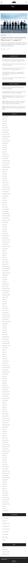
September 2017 (6, 345)
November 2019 (6, 290)
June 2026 (4, 121)
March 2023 (5, 207)
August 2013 (5, 453)
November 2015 (6, 394)
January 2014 (5, 442)
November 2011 (5, 499)
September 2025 (6, 141)
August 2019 (5, 297)
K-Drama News (5, 526)
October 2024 (5, 165)
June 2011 (4, 508)
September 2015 (6, 398)
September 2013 (6, 451)
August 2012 (5, 479)
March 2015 (4, 411)
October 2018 (5, 319)
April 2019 (4, 306)
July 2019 (4, 299)
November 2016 (6, 367)
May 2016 (4, 380)
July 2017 (4, 350)
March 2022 (5, 233)
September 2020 (6, 273)
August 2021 (5, 248)
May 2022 (4, 229)
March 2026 (5, 127)
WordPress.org (5, 554)
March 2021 (4, 259)
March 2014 (5, 438)
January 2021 (5, 264)
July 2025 (4, 145)
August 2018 (5, 323)
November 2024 (6, 163)
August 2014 (5, 427)
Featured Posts (5, 523)
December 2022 (6, 213)
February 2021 (5, 262)
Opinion (4, 539)
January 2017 (5, 363)
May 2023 (4, 202)
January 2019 (5, 312)
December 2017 (6, 341)
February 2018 (5, 336)
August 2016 (5, 374)
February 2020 (5, 284)
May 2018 (4, 330)
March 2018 (5, 334)
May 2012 (4, 486)
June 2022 (4, 226)
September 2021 (6, 246)
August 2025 (5, 143)
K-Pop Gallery (5, 531)
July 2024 (4, 171)
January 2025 (5, 158)
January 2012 (5, 495)
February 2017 (5, 361)
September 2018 (6, 321)
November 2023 (6, 189)
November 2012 (6, 473)
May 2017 (4, 354)
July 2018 (4, 325)
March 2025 (5, 154)
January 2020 (5, 286)
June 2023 (4, 200)
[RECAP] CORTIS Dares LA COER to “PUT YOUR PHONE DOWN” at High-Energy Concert (13, 69)
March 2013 (4, 464)
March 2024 (5, 180)
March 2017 (5, 358)
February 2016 (5, 387)
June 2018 (4, 328)
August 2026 (5, 116)
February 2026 (5, 130)
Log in (3, 547)
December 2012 (6, 471)
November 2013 (6, 446)
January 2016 (5, 389)
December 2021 (6, 240)
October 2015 (5, 396)
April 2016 (4, 383)
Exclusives (4, 520)
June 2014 (4, 431)
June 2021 (4, 253)
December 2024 (6, 160)
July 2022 (4, 224)
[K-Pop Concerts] (14, 2)
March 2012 (4, 490)
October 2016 (5, 369)
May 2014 (4, 433)
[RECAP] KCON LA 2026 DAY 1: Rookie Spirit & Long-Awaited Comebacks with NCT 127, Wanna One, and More (13, 73)
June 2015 (4, 405)
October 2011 (5, 501)
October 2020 (5, 270)
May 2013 (4, 460)
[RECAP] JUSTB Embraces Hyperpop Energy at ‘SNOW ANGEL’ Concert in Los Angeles (14, 92)
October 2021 (5, 244)
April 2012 (4, 488)
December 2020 (6, 266)
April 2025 (4, 152)
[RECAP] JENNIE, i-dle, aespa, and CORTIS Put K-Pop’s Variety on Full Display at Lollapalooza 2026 (13, 60)
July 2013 (4, 455)
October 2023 (5, 191)
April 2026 (4, 125)
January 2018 (5, 339)
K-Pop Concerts (6, 529)
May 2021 (4, 255)
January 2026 (5, 132)
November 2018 (6, 317)
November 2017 (6, 343)
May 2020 (4, 281)
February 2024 (5, 182)
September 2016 (6, 372)
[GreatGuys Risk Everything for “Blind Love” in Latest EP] (14, 23)
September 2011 (6, 504)
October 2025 (5, 138)
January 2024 (5, 185)
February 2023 (5, 209)
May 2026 (4, 123)
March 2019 (5, 308)
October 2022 (5, 218)
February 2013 (5, 466)
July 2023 (4, 198)
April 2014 (4, 435)
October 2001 (5, 510)
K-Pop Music (3, 35)
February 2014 (5, 440)
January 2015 (5, 416)
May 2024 (4, 176)
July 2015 (4, 402)
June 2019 (4, 301)
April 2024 (4, 178)
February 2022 (5, 235)
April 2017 (4, 356)
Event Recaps (5, 518)
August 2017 (5, 347)
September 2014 (6, 424)
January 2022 (5, 237)
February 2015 (5, 413)
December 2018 (6, 314)
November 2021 (6, 242)
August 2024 (5, 169)
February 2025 (5, 156)
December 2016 (6, 365)
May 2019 (4, 303)
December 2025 (6, 134)
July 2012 (4, 482)
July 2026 (4, 119)
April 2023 (4, 204)
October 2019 (5, 292)
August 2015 (5, 400)
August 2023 (5, 196)
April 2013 (4, 462)
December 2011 (5, 497)
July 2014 (4, 429)
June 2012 (4, 484)
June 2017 (4, 352)
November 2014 (6, 420)
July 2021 (4, 251)
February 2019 (5, 310)
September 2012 (6, 477)
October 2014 (5, 422)
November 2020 (6, 268)
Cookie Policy (4, 559)
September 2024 (6, 167)
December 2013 (6, 444)
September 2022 (6, 220)
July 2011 (4, 506)
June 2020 (4, 279)
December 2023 (6, 187)
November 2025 (6, 136)
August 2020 (5, 275)
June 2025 (4, 147)
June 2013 (4, 457)
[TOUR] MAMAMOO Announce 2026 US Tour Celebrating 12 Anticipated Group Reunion (14, 97)
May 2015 (4, 407)
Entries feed (5, 549)
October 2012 (5, 475)
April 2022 (4, 231)
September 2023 (6, 193)
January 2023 (5, 211)
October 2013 (5, 449)
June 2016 (4, 378)
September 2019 (6, 295)
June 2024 (4, 174)
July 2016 (4, 376)
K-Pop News (5, 537)
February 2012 (5, 493)
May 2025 (4, 149)
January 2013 (5, 468)
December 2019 (6, 288)
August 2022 (5, 222)
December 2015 (6, 391)
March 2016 (4, 385)
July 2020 (4, 277)
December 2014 (6, 418)
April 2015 (4, 409)
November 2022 (6, 215)
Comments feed (6, 551)
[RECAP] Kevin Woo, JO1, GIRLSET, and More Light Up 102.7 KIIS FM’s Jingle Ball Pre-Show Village (14, 108)
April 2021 (4, 257)
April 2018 (4, 332)
